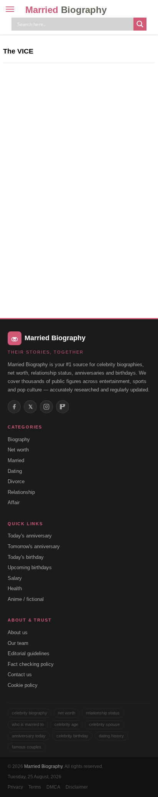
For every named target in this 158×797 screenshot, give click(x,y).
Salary (15, 578)
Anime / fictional (26, 599)
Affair (14, 502)
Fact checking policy (31, 664)
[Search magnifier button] (139, 24)
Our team (18, 643)
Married (66, 10)
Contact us (20, 674)
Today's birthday (26, 557)
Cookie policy (23, 685)
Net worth (18, 450)
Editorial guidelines (28, 653)
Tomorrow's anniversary (34, 546)
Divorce (16, 481)
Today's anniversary (30, 536)
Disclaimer (77, 787)
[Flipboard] (62, 406)
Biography (19, 439)
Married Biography (43, 766)
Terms (34, 787)
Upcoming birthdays (30, 567)
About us (18, 632)
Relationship (21, 492)
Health (15, 588)
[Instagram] (46, 406)
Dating (15, 471)
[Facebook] (14, 406)
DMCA (53, 787)
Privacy (15, 787)
